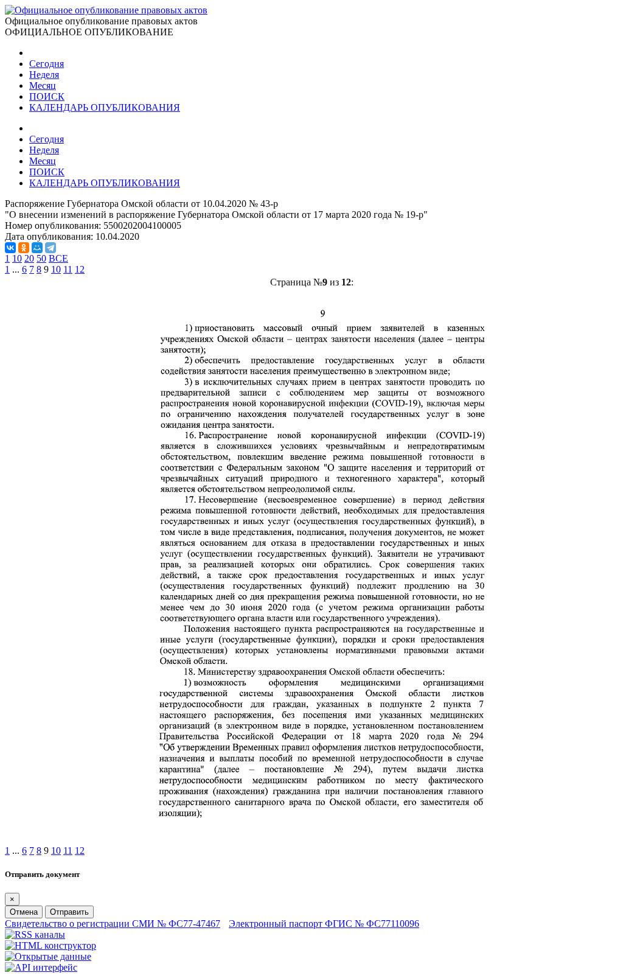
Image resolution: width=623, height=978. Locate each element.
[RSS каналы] (35, 934)
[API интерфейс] (41, 967)
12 (80, 269)
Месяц (42, 85)
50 (41, 258)
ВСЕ (58, 258)
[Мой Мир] (37, 247)
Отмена (24, 912)
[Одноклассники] (23, 247)
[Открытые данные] (48, 956)
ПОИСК (46, 96)
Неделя (44, 74)
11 (67, 269)
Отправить (69, 912)
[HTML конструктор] (50, 945)
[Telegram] (50, 247)
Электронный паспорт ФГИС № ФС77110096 (324, 923)
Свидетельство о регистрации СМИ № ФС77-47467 (112, 923)
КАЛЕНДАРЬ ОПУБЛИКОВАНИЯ (104, 107)
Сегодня (46, 63)
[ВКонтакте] (10, 247)
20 (29, 258)
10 (17, 258)
